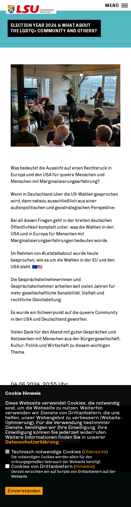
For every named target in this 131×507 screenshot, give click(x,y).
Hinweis (84, 466)
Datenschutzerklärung (31, 442)
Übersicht (95, 452)
